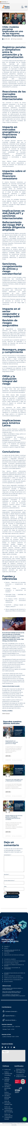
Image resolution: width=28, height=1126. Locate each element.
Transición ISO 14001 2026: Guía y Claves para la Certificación (14, 780)
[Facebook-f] (11, 1047)
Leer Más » (8, 756)
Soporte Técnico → (10, 1015)
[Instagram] (8, 1047)
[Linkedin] (2, 1047)
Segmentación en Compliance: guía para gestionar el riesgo (11, 742)
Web (5, 886)
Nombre (6, 874)
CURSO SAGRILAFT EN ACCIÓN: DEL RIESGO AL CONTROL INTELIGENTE (12, 989)
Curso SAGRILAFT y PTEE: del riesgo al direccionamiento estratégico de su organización (13, 995)
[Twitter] (5, 1047)
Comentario (7, 854)
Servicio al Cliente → (11, 1020)
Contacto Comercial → (11, 1011)
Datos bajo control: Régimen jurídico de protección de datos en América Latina (11, 992)
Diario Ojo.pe (6, 713)
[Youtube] (14, 1047)
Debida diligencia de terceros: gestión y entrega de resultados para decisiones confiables (13, 817)
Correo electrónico (9, 880)
